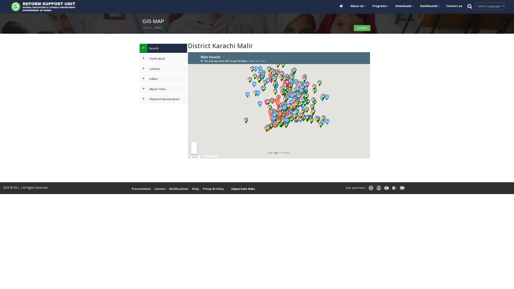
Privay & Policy (214, 189)
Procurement (141, 189)
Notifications (178, 189)
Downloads (403, 6)
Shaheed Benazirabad (164, 99)
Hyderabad (157, 58)
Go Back (362, 28)
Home (147, 27)
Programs (379, 6)
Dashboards (429, 6)
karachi (154, 48)
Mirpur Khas (157, 89)
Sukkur (153, 79)
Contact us (454, 6)
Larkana (154, 69)
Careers (160, 189)
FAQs (196, 189)
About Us (357, 6)
